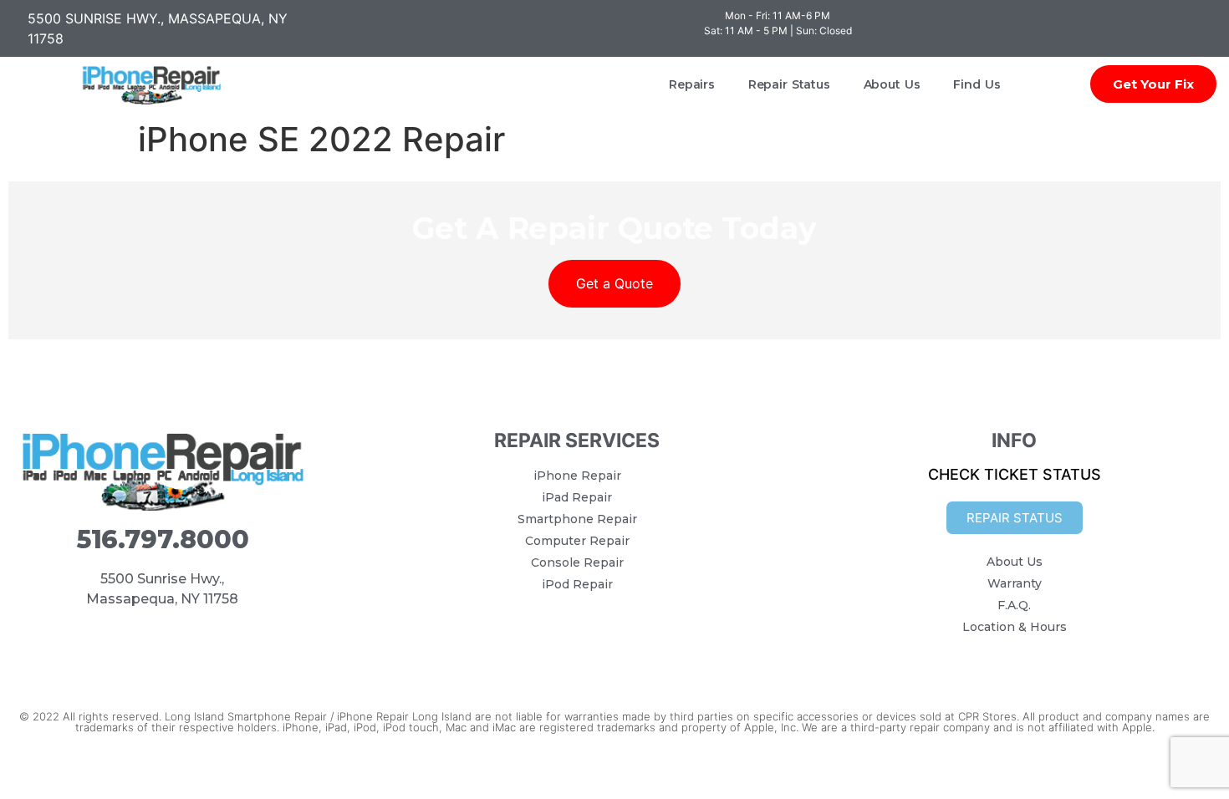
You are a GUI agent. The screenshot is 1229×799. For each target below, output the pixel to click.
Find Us (976, 84)
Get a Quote (614, 283)
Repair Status (789, 84)
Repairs (692, 84)
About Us (892, 84)
